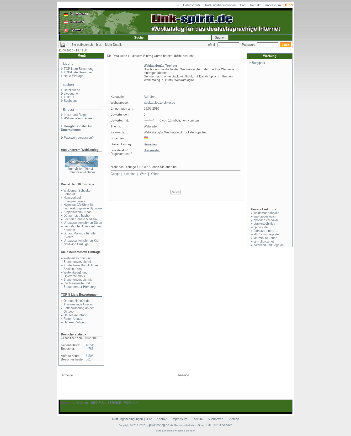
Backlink (197, 419)
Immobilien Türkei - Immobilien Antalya (81, 170)
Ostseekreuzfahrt (75, 315)
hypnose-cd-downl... (267, 220)
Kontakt (255, 5)
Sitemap (233, 419)
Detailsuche (72, 90)
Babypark (258, 63)
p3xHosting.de (159, 425)
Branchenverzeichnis (78, 279)
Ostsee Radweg (74, 322)
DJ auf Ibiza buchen (77, 215)
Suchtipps (71, 100)
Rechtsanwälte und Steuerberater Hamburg (80, 285)
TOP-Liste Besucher (78, 72)
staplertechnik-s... (266, 223)
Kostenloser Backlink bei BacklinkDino (81, 267)
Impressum (273, 5)
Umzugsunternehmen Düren (83, 222)
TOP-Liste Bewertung (78, 69)
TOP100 (69, 97)
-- (178, 5)
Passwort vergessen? (79, 137)
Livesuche (71, 93)
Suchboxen (215, 419)
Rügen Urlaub (73, 318)
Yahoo (155, 174)
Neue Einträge (73, 76)
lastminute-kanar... (266, 238)
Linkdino (129, 174)
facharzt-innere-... (266, 231)
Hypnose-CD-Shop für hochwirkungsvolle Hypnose (83, 206)
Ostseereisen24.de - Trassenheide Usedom (79, 302)
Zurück (175, 192)
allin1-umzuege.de (266, 234)
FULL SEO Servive (219, 425)
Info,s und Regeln (76, 115)
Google (115, 174)
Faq (242, 5)
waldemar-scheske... (268, 213)
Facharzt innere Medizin (80, 219)
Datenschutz (192, 5)
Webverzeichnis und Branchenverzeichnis (78, 260)
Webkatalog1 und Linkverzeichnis (75, 274)
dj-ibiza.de (261, 227)
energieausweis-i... (266, 216)
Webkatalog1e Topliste (160, 65)
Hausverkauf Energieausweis (74, 199)
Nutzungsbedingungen (220, 5)
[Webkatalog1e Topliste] (125, 91)
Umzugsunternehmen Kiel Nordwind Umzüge (81, 242)
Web (143, 174)
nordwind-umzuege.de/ (269, 245)
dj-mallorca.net (264, 241)
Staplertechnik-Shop (77, 212)
